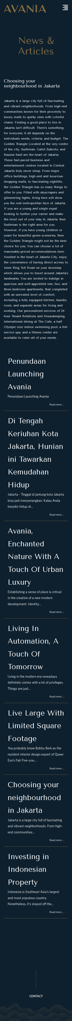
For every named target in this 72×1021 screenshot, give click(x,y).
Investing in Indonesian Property (28, 869)
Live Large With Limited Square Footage (36, 726)
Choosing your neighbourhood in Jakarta (32, 83)
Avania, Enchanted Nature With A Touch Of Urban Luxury (35, 557)
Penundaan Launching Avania (27, 374)
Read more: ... (57, 404)
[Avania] (25, 8)
